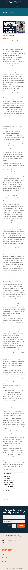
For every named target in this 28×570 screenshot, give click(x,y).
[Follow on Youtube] (18, 7)
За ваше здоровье (8, 495)
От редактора (7, 476)
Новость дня (7, 478)
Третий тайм (11, 35)
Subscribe (21, 525)
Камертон (6, 499)
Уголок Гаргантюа (8, 497)
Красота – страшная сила (10, 493)
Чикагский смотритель (9, 480)
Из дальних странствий (9, 489)
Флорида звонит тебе (9, 484)
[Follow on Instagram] (13, 7)
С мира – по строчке (8, 486)
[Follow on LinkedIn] (15, 7)
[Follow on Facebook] (10, 7)
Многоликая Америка (9, 482)
